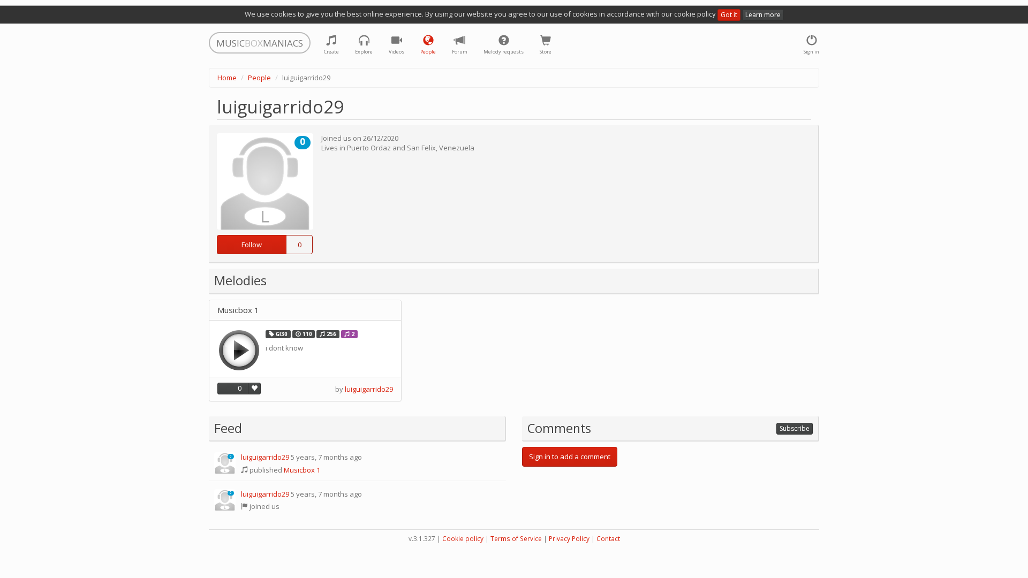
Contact (608, 538)
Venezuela (456, 148)
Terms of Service (516, 538)
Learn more (763, 14)
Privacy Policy (569, 538)
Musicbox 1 (238, 310)
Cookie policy (462, 538)
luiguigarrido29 (369, 389)
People (259, 77)
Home (227, 77)
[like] (254, 388)
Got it (729, 14)
